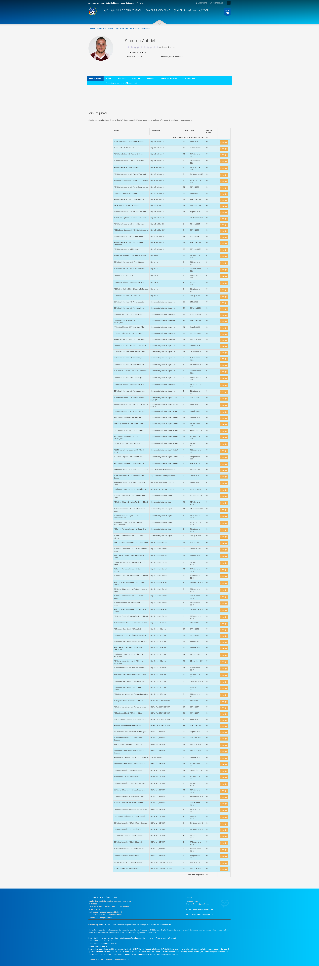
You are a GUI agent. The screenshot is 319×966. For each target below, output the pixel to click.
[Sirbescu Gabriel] (100, 50)
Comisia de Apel (189, 78)
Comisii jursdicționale (158, 10)
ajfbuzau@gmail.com (200, 904)
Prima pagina (96, 28)
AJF (106, 10)
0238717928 (193, 901)
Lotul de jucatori (124, 28)
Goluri (109, 78)
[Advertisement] (213, 51)
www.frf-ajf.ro (94, 925)
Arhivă (192, 10)
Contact (203, 10)
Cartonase (121, 78)
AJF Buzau (109, 28)
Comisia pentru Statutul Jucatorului (121, 83)
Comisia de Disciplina (168, 78)
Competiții (179, 10)
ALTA (227, 11)
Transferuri (136, 78)
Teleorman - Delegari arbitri (100, 917)
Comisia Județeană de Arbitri (126, 10)
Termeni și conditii (96, 960)
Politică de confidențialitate (117, 960)
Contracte (150, 78)
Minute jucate (95, 78)
